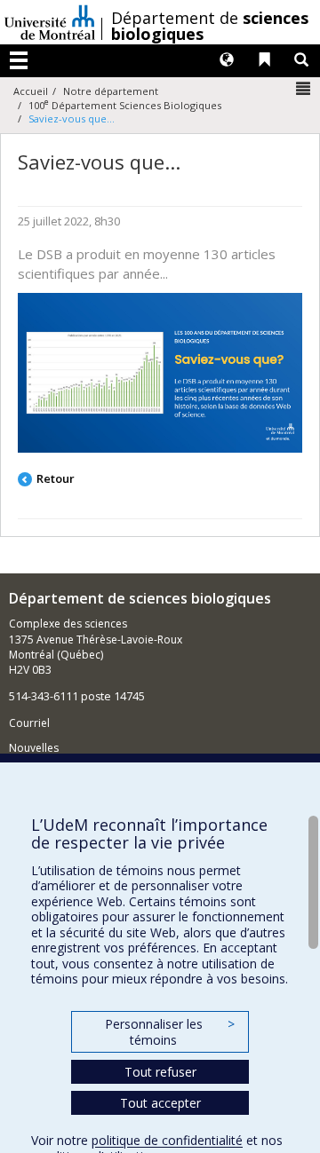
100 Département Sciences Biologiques (124, 105)
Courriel (29, 722)
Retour (55, 478)
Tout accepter (160, 1102)
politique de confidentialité (167, 1140)
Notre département (110, 91)
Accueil (30, 91)
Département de (209, 26)
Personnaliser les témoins (170, 1031)
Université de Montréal (49, 22)
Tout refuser (160, 1071)
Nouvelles (34, 747)
